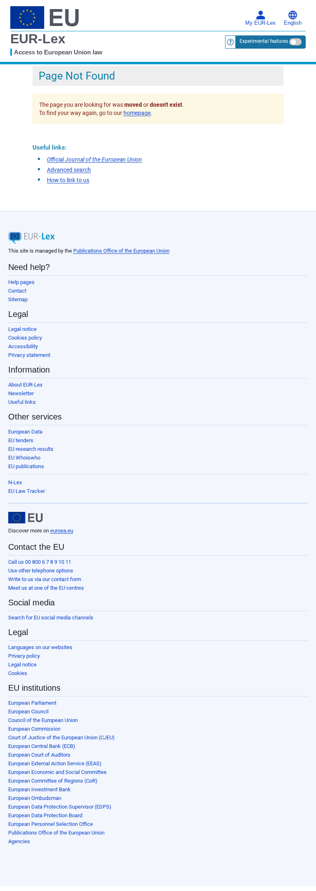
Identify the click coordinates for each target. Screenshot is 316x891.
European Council (28, 711)
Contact (17, 291)
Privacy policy (24, 656)
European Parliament (32, 703)
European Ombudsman (34, 798)
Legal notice (22, 329)
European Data (25, 432)
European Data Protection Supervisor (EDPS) (60, 807)
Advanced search (69, 169)
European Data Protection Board (45, 815)
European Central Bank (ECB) (41, 746)
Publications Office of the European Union (121, 251)
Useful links (22, 402)
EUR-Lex (37, 38)
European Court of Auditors (39, 755)
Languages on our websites (40, 647)
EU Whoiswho (24, 458)
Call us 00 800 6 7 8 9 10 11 (39, 562)
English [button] (293, 23)
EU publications (26, 466)
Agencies (19, 841)
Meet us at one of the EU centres (46, 588)
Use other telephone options (40, 570)
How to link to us (68, 180)
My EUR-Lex (260, 23)
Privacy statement (29, 355)
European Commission (34, 729)
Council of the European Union (43, 720)
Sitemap (18, 299)
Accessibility (23, 346)
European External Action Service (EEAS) (55, 763)
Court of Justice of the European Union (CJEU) (61, 737)
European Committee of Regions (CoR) (53, 781)
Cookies (17, 673)
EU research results (30, 449)
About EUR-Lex (25, 385)
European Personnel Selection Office (50, 824)
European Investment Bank (39, 789)
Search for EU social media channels (50, 617)
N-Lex (15, 482)
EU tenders (20, 440)
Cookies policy (25, 338)
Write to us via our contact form (44, 579)
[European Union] (25, 517)
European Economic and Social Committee (57, 772)
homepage (137, 113)
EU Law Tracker (26, 491)
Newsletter (21, 393)
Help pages (21, 282)
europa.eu (61, 531)
